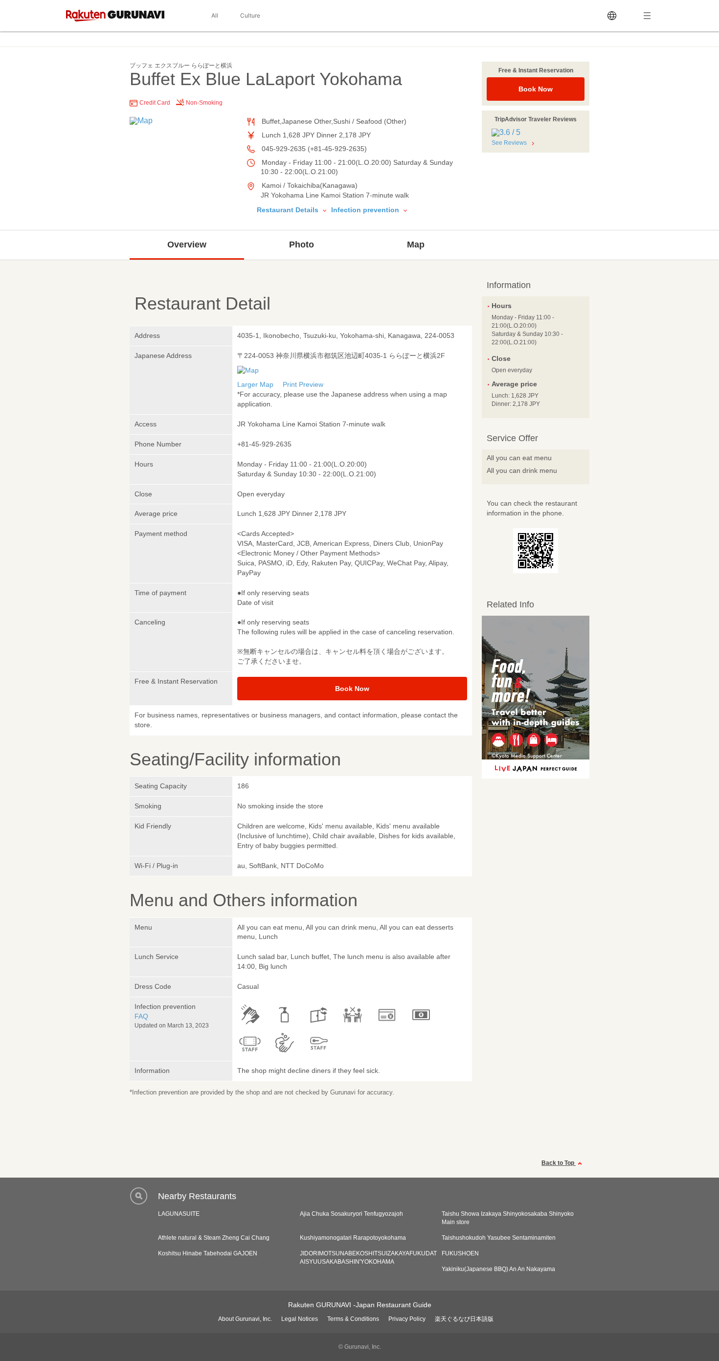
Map (416, 244)
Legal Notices (299, 1319)
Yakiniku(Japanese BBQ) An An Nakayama (498, 1269)
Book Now (535, 89)
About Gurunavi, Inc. (245, 1319)
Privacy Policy (407, 1319)
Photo (301, 244)
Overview (186, 244)
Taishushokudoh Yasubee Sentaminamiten (499, 1237)
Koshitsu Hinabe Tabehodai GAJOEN (207, 1253)
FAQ (141, 1016)
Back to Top (558, 1163)
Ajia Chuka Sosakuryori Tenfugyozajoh (351, 1213)
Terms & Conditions (353, 1319)
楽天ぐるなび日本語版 (464, 1319)
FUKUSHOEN (460, 1253)
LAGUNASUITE (179, 1213)
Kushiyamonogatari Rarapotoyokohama (353, 1237)
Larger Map (255, 384)
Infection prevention (366, 210)
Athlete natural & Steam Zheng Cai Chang (214, 1237)
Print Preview (303, 384)
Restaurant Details (288, 210)
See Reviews (509, 142)
